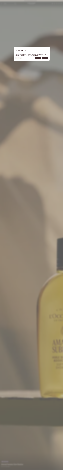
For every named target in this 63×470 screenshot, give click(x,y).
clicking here (36, 55)
